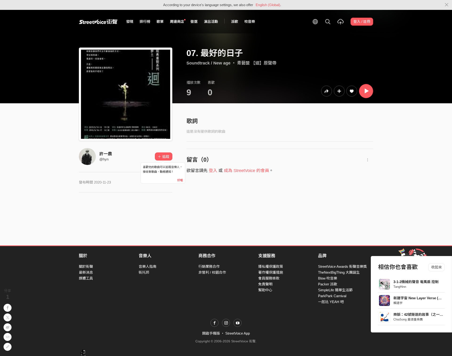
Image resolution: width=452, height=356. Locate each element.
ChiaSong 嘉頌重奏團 (408, 319)
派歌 (234, 22)
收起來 (436, 267)
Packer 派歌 (327, 284)
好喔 (180, 180)
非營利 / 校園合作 (212, 272)
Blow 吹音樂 (327, 278)
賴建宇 (398, 303)
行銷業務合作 (209, 266)
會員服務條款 (268, 278)
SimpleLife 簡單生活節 (335, 290)
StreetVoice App (237, 333)
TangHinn (399, 286)
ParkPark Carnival (332, 296)
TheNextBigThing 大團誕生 (339, 272)
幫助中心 (265, 290)
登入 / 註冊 (361, 22)
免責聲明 (265, 284)
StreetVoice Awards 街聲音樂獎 (342, 266)
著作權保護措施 (270, 272)
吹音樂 (249, 22)
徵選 (194, 22)
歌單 (160, 22)
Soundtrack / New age (208, 63)
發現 (129, 22)
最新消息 (86, 272)
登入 (213, 170)
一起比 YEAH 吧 (331, 302)
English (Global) (268, 5)
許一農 (105, 154)
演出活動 (211, 22)
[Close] (446, 5)
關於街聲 (86, 266)
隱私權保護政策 (270, 266)
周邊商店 (177, 22)
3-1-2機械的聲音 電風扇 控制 (416, 282)
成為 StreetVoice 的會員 (246, 170)
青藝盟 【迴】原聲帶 (256, 63)
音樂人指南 (147, 266)
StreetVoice (98, 21)
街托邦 (144, 272)
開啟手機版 (211, 333)
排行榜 (145, 22)
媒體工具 (86, 278)
